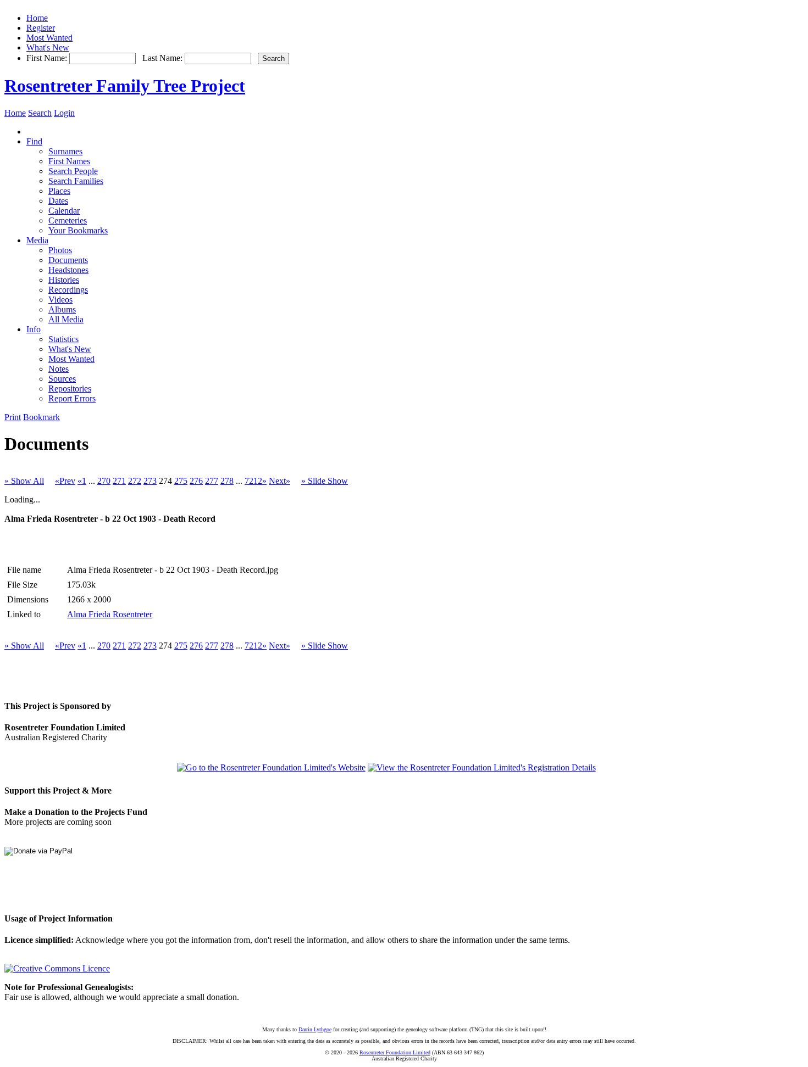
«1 (82, 480)
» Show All (24, 480)
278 (227, 480)
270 (103, 480)
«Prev (65, 480)
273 (150, 480)
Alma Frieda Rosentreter (109, 614)
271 (119, 480)
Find (34, 141)
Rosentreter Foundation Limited (394, 1052)
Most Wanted (49, 37)
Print (12, 417)
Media (37, 240)
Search (40, 113)
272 (134, 480)
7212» (256, 480)
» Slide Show (324, 480)
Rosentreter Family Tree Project (124, 86)
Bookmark (41, 417)
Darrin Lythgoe (314, 1029)
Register (40, 27)
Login (64, 113)
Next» (279, 480)
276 (196, 480)
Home (37, 18)
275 (180, 480)
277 (211, 480)
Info (33, 329)
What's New (47, 47)
